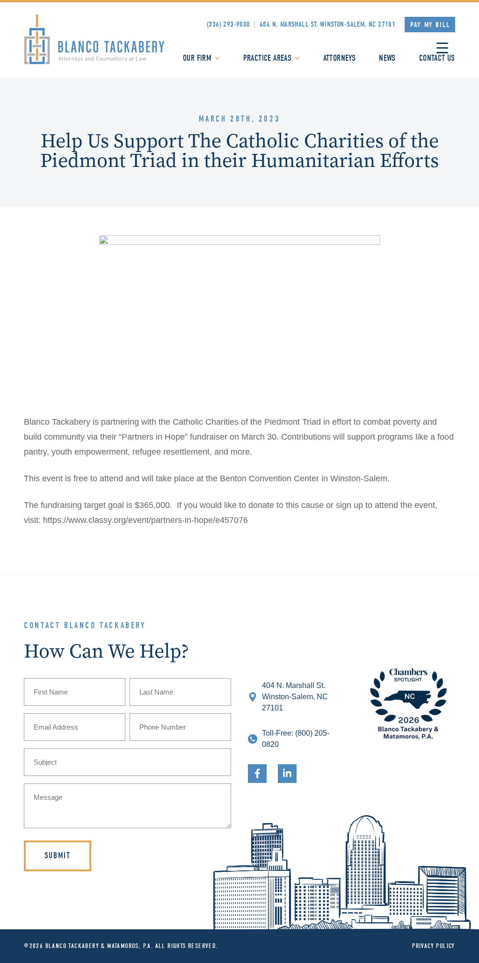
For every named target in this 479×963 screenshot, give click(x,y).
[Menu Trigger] (442, 48)
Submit (57, 856)
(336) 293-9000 (228, 24)
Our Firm (197, 58)
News (387, 58)
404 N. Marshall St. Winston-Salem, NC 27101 (327, 24)
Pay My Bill (430, 25)
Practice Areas (267, 58)
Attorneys (339, 58)
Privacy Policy (433, 946)
